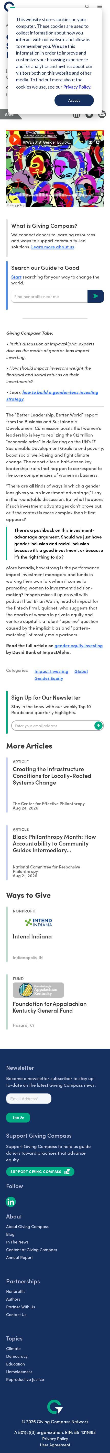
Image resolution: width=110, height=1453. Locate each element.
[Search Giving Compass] (87, 7)
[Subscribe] (98, 725)
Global (81, 671)
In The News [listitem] (17, 1242)
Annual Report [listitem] (19, 1257)
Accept (74, 100)
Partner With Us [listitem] (20, 1306)
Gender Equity (49, 678)
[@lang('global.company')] (9, 7)
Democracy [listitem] (17, 1356)
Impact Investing (51, 671)
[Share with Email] (102, 114)
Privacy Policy (55, 1438)
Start (16, 276)
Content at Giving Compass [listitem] (31, 1249)
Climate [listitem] (13, 1348)
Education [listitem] (15, 1364)
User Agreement (55, 1444)
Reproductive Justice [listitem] (25, 1379)
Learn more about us (52, 246)
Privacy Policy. (77, 87)
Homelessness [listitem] (19, 1371)
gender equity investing (78, 645)
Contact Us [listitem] (16, 1314)
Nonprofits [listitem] (15, 1291)
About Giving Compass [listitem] (27, 1226)
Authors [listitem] (13, 1299)
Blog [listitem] (10, 1234)
